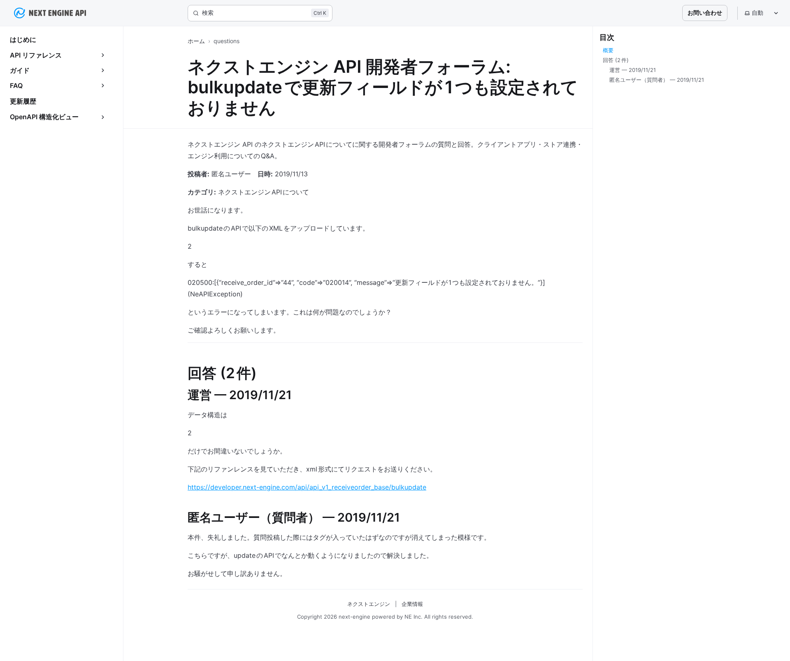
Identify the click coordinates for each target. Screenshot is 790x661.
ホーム (196, 40)
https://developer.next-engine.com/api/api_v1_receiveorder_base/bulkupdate (307, 487)
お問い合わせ (705, 12)
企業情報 (412, 604)
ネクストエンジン (368, 604)
